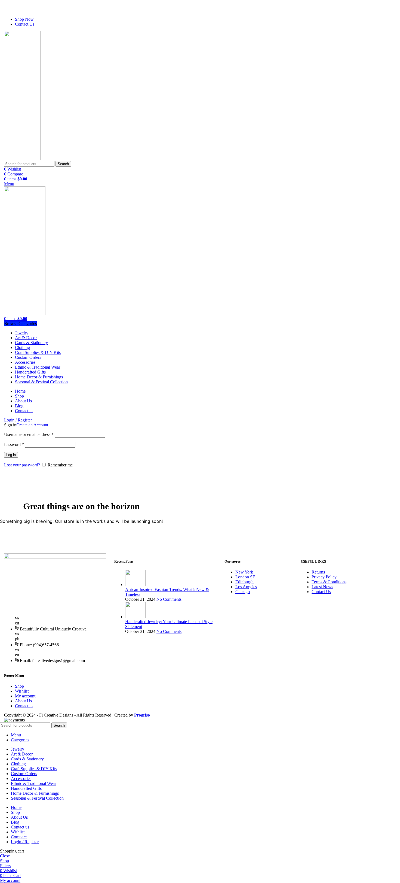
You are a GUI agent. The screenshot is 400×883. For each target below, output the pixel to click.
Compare (19, 837)
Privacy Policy (324, 577)
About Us (23, 701)
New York (244, 572)
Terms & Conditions (329, 581)
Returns (318, 572)
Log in (11, 455)
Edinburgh (244, 581)
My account (25, 696)
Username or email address (29, 434)
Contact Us (321, 591)
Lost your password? (22, 465)
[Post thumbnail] (135, 584)
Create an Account (32, 425)
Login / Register (25, 841)
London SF (245, 577)
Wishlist (22, 691)
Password (14, 444)
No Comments (168, 599)
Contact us (24, 705)
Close (5, 856)
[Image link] (55, 557)
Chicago (242, 591)
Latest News (322, 586)
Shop (19, 686)
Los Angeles (246, 586)
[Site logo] (25, 158)
